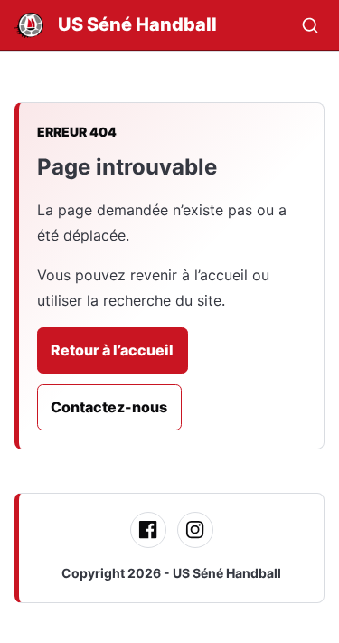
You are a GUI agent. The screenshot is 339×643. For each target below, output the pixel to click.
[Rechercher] (310, 25)
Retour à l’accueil (112, 350)
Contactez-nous (109, 407)
